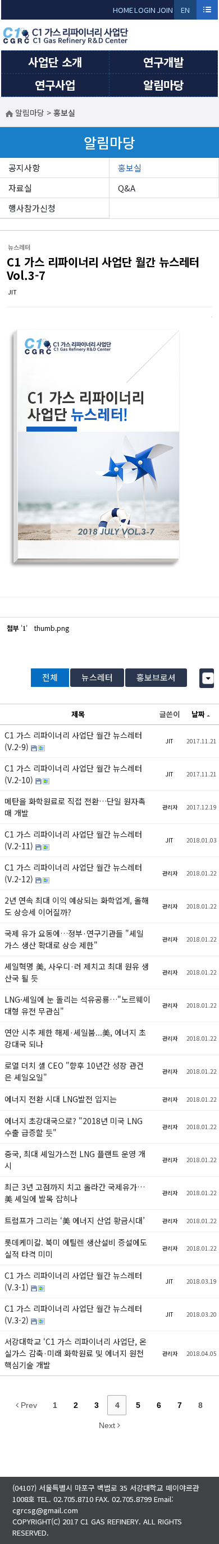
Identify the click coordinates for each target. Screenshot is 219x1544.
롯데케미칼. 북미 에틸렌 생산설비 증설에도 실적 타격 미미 (75, 1248)
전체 (50, 677)
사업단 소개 (55, 62)
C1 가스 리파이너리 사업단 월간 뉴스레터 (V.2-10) (73, 773)
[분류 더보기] (208, 678)
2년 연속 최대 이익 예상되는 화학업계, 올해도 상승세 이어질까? (76, 906)
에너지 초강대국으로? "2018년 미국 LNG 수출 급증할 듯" (73, 1126)
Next (108, 1425)
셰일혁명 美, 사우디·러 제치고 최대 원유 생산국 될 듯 (76, 972)
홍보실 (130, 168)
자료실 (20, 188)
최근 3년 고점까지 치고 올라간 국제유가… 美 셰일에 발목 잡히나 (74, 1192)
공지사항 (24, 168)
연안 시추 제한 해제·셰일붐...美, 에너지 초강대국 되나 (75, 1038)
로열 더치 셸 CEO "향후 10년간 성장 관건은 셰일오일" (74, 1071)
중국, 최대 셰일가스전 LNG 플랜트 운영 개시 (74, 1159)
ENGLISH (185, 12)
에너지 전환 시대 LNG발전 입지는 (60, 1099)
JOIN (165, 9)
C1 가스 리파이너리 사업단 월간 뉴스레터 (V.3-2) (73, 1314)
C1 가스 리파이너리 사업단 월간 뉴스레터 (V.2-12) (73, 873)
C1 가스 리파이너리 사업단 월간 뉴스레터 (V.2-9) (73, 740)
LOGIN (145, 9)
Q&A (126, 188)
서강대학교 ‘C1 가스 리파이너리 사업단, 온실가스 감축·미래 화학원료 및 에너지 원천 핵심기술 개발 (75, 1353)
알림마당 (163, 85)
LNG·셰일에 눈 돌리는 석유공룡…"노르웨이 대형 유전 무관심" (77, 1005)
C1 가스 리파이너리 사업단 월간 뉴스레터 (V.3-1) (73, 1281)
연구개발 (163, 62)
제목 (78, 714)
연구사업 (55, 85)
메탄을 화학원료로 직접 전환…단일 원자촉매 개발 (74, 807)
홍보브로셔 (156, 677)
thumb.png (51, 628)
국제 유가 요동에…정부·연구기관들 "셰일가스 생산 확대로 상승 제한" (74, 939)
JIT (12, 291)
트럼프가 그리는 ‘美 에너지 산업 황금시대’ (74, 1220)
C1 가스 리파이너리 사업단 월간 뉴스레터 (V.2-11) (73, 840)
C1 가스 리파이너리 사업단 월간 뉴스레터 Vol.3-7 (103, 268)
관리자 (169, 807)
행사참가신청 (32, 208)
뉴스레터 (97, 677)
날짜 (198, 714)
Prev (28, 1405)
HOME (123, 9)
